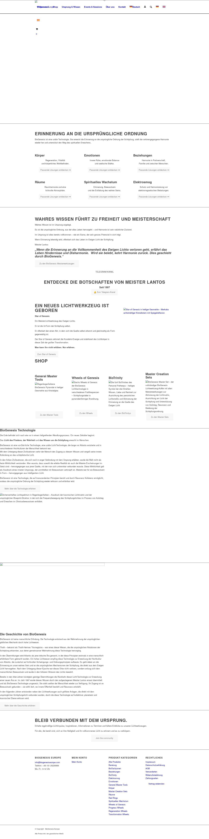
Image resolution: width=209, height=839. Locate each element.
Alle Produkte (115, 761)
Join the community (104, 738)
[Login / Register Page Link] (145, 7)
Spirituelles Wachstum (118, 801)
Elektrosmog (114, 778)
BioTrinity (113, 774)
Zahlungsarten (152, 778)
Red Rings (113, 797)
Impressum (150, 761)
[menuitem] (43, 7)
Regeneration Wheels (118, 811)
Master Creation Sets (118, 791)
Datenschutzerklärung (155, 765)
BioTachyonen (115, 768)
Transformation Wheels (119, 814)
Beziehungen (114, 771)
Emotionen (113, 781)
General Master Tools (118, 784)
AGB (148, 768)
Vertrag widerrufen (156, 783)
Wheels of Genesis (117, 804)
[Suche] (151, 7)
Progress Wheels (116, 807)
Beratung (113, 765)
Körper (111, 787)
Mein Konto (77, 761)
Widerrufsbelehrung (154, 774)
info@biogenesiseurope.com (47, 762)
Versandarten (151, 771)
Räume (112, 794)
